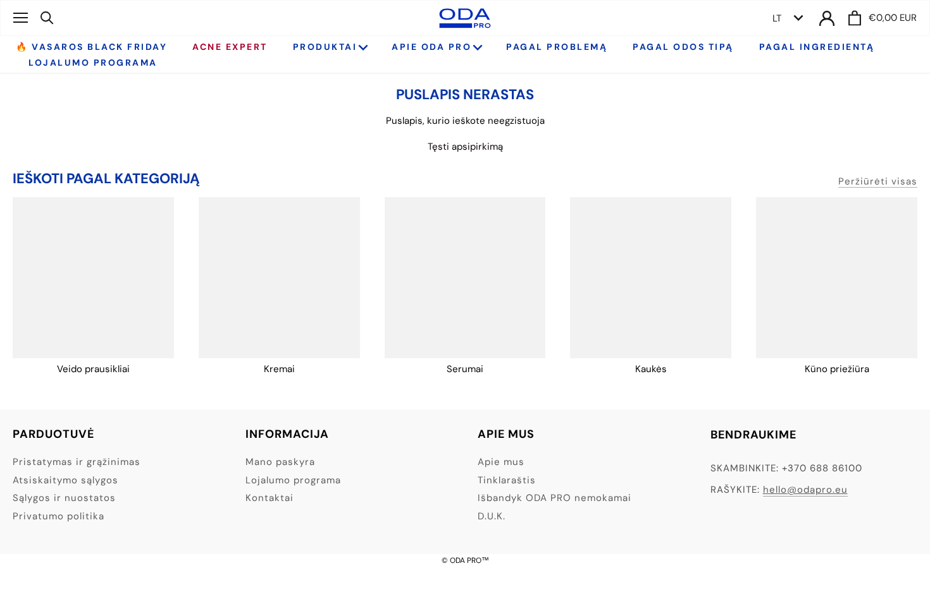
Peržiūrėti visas (877, 181)
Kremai (279, 369)
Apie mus (501, 462)
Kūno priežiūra (837, 369)
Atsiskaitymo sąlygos (65, 480)
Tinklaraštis (507, 480)
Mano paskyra (280, 462)
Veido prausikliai (93, 369)
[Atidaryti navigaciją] (20, 18)
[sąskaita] (827, 18)
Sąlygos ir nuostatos (64, 498)
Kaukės (651, 369)
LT (776, 18)
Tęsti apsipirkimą (465, 146)
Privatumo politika (58, 516)
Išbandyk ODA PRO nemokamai (554, 498)
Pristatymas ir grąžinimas (76, 462)
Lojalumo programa (293, 480)
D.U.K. (491, 516)
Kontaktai (269, 498)
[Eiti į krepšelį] (854, 18)
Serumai (465, 369)
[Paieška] (47, 17)
